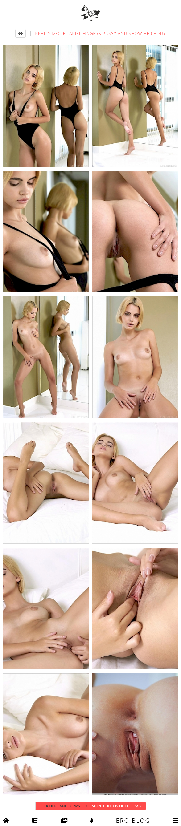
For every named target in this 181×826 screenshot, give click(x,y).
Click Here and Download (90, 806)
